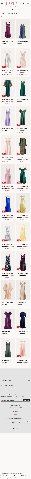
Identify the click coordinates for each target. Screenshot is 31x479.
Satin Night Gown (22, 128)
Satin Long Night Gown (8, 186)
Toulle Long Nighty (7, 360)
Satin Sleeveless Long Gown (8, 70)
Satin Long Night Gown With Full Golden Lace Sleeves (8, 99)
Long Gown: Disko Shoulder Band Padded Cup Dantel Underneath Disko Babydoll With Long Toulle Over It (23, 273)
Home (10, 9)
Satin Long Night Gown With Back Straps (8, 215)
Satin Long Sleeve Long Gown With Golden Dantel (23, 157)
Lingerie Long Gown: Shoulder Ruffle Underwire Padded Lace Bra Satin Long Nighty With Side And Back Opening (8, 41)
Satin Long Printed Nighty (8, 273)
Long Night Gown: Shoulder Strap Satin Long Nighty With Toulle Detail (23, 70)
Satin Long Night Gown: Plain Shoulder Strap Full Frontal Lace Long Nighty (23, 99)
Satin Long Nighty (7, 244)
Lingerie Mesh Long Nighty (23, 360)
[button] (24, 4)
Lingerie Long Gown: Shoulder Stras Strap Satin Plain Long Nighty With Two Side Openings (23, 41)
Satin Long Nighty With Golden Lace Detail (23, 186)
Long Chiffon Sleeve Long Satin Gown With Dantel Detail (8, 302)
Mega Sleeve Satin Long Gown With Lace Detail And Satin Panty (23, 302)
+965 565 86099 (18, 407)
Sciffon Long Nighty (22, 331)
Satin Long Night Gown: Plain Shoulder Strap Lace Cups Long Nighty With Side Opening (8, 128)
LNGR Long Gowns (17, 9)
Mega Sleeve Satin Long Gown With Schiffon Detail (8, 331)
